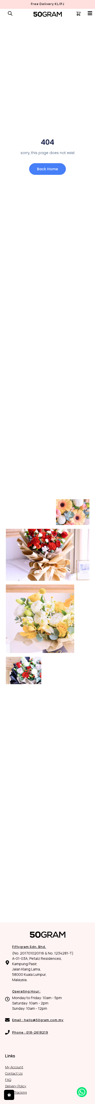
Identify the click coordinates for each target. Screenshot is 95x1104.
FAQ (8, 1079)
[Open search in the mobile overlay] (10, 13)
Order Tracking (16, 1092)
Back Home (47, 169)
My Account (14, 1067)
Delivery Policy (15, 1086)
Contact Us (14, 1073)
